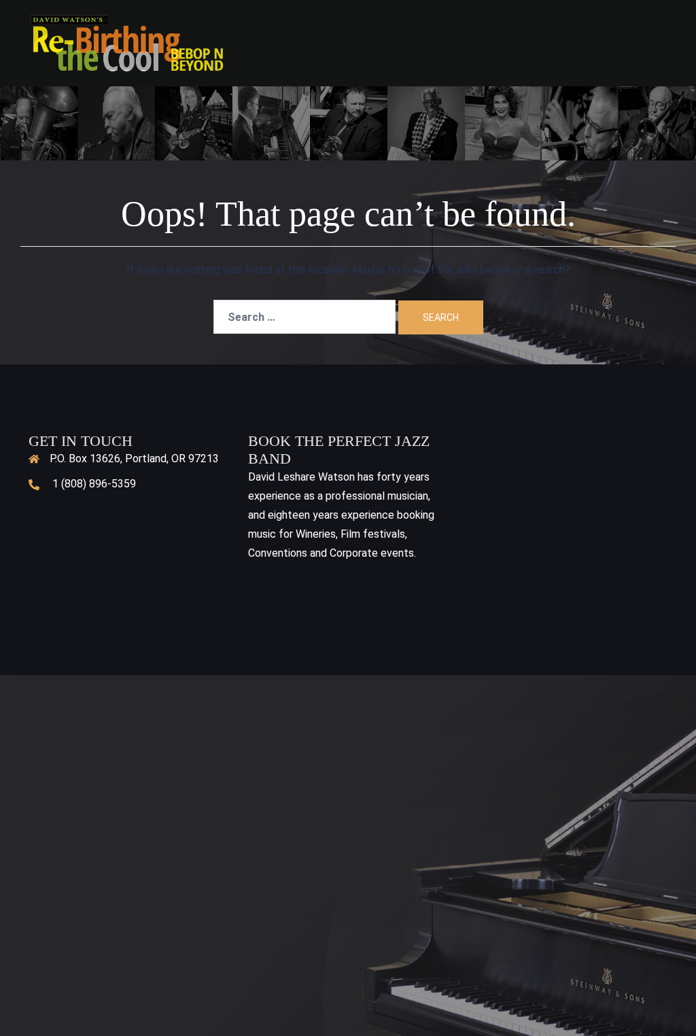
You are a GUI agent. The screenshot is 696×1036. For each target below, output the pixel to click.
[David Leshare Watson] (128, 42)
